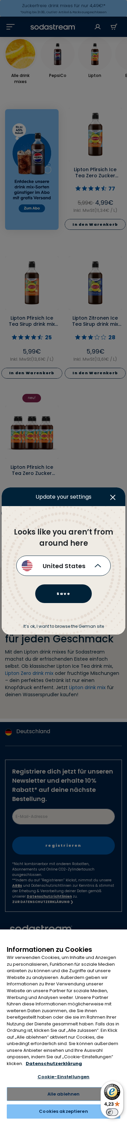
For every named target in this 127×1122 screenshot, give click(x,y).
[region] (63, 1025)
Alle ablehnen (63, 1094)
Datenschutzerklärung (54, 1063)
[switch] (112, 1112)
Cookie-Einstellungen (64, 1077)
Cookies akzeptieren (63, 1111)
